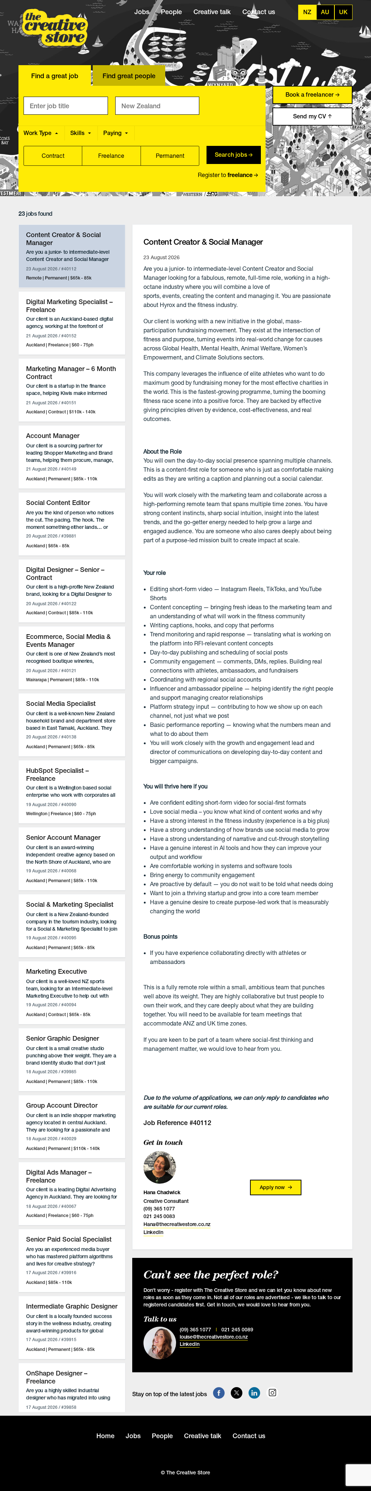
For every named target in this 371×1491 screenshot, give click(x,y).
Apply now (273, 1187)
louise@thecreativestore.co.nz (214, 1337)
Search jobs (232, 154)
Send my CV (310, 116)
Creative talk (212, 12)
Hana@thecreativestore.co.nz (176, 1224)
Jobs (141, 12)
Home (105, 1436)
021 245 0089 (237, 1329)
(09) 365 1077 (159, 1209)
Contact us (258, 12)
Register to (225, 174)
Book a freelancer (310, 94)
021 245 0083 (159, 1216)
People (171, 12)
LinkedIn (153, 1232)
